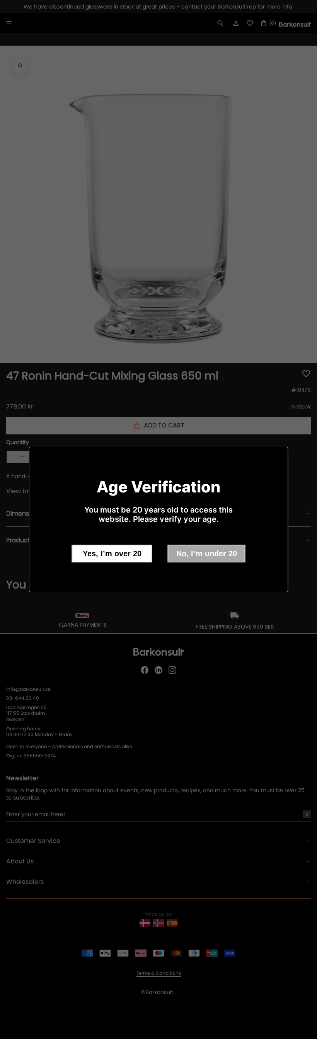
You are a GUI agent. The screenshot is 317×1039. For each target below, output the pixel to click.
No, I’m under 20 (206, 553)
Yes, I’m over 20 (112, 553)
